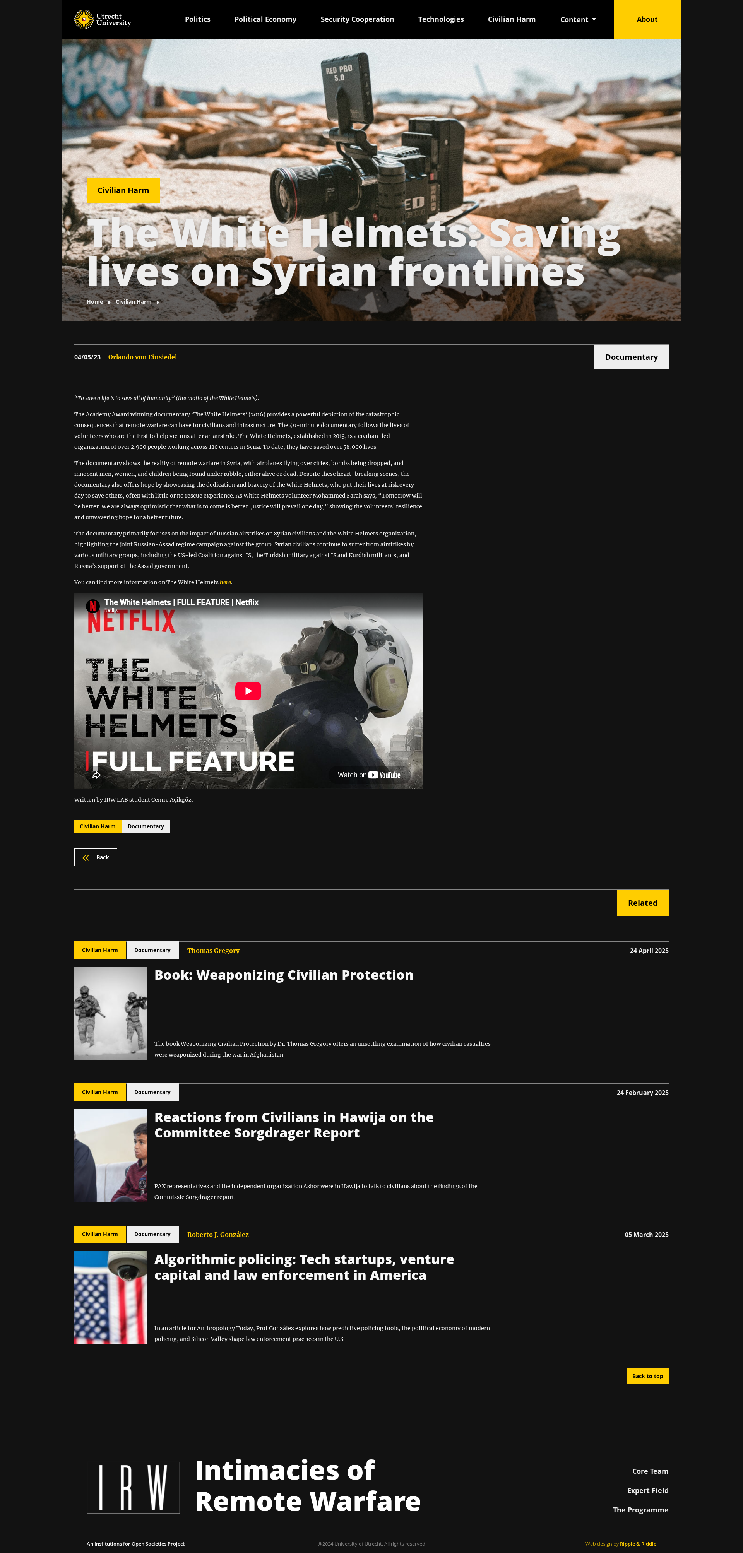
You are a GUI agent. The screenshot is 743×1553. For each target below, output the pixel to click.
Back (102, 857)
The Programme (641, 1509)
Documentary (631, 357)
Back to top (647, 1376)
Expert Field (648, 1490)
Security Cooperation (357, 19)
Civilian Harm (512, 19)
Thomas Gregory (213, 950)
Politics (198, 19)
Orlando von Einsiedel (142, 357)
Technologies (441, 19)
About (647, 19)
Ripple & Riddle (638, 1543)
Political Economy (265, 19)
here (225, 582)
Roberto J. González (218, 1234)
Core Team (650, 1471)
